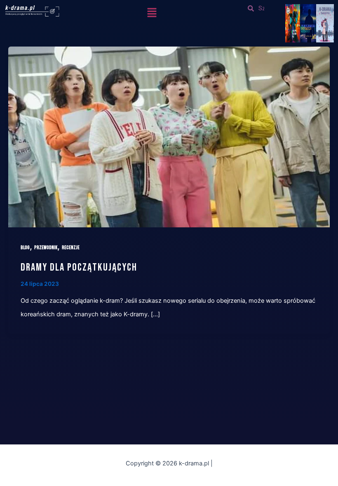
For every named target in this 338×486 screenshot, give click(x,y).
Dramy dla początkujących (79, 267)
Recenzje (71, 248)
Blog (25, 248)
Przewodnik (45, 248)
